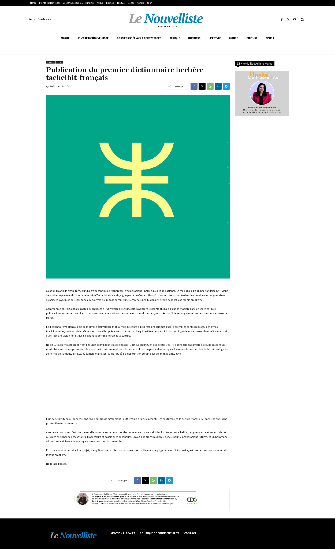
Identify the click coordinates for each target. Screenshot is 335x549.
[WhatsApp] (210, 86)
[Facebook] (281, 19)
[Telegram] (226, 86)
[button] (302, 19)
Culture (51, 62)
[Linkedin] (218, 86)
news (59, 62)
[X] (288, 19)
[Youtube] (294, 19)
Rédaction (54, 86)
